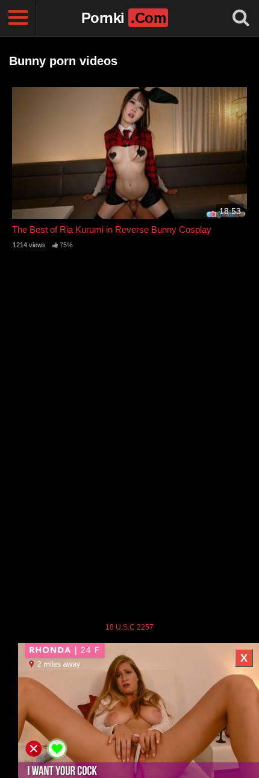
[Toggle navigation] (18, 18)
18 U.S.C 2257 (129, 627)
